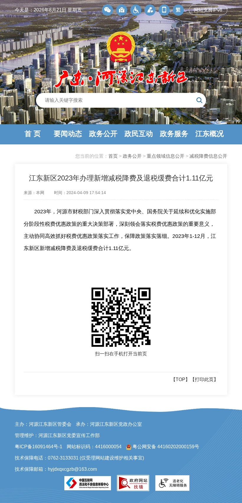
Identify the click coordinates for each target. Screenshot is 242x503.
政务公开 (132, 156)
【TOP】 (180, 379)
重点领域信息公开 (165, 156)
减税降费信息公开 (208, 156)
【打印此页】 (204, 379)
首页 (113, 156)
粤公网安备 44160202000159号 (165, 446)
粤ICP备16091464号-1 (38, 446)
